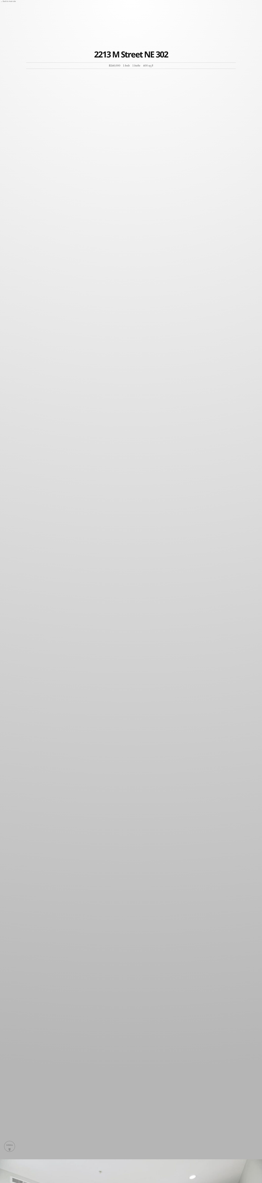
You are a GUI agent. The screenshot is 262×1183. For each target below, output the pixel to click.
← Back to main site (8, 1)
